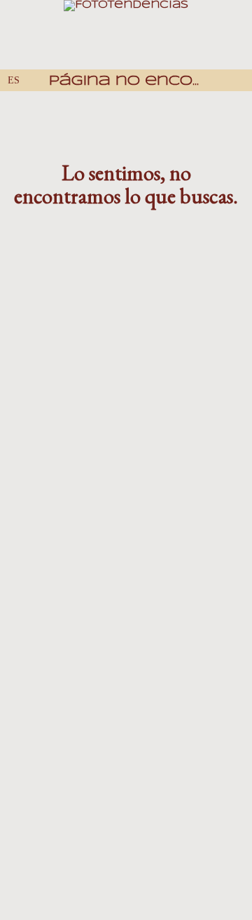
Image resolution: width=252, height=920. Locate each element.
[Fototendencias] (126, 34)
